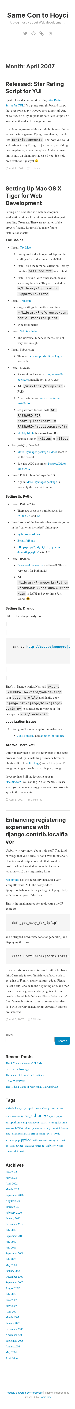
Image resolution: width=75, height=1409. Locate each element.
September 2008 (15, 1253)
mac (8, 1133)
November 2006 (14, 1335)
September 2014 (15, 1236)
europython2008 (30, 1122)
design (28, 1116)
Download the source (30, 565)
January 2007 (13, 1323)
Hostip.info (12, 880)
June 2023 (11, 1172)
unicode (39, 1145)
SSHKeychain (28, 331)
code (8, 1116)
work (21, 1150)
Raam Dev (45, 1396)
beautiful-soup (42, 1108)
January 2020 (13, 1218)
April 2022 (12, 1183)
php (17, 1140)
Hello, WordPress (15, 1081)
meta (34, 1133)
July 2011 (11, 1247)
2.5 (38, 516)
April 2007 (12, 1311)
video (60, 1145)
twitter (19, 1145)
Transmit (25, 301)
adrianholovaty (14, 1108)
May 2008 (11, 1265)
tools (12, 1145)
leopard (65, 1128)
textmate (61, 1140)
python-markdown (28, 534)
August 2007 (13, 1288)
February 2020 (14, 1212)
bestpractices (57, 1108)
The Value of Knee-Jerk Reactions (25, 1075)
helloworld (10, 1128)
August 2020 (13, 1201)
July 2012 (11, 1241)
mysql (49, 1133)
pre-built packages (50, 356)
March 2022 (12, 1189)
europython (13, 1122)
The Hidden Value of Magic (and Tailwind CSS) (32, 1086)
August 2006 (13, 1346)
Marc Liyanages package (41, 482)
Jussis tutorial (26, 736)
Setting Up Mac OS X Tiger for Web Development (33, 195)
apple (31, 1108)
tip (7, 1145)
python (26, 1139)
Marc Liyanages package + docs (37, 452)
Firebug (34, 763)
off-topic (10, 1140)
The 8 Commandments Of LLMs (24, 1063)
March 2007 (12, 1317)
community (17, 1116)
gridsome (61, 1122)
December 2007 (14, 1276)
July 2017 (11, 1230)
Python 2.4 (24, 516)
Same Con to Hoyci (37, 15)
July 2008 (11, 1259)
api (24, 1108)
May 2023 (11, 1177)
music (42, 1133)
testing (51, 1140)
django (41, 1115)
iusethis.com (13, 782)
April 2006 (12, 1358)
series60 (43, 1140)
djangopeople (55, 1116)
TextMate (26, 247)
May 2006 (11, 1352)
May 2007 (11, 1305)
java (46, 1128)
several (34, 356)
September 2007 (15, 1282)
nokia (57, 1133)
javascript (54, 1128)
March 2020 (12, 1207)
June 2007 (11, 1300)
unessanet (29, 1145)
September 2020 (15, 1195)
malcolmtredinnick (21, 1133)
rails (35, 1140)
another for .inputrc (52, 736)
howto (19, 1128)
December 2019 (14, 1224)
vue (16, 1150)
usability (51, 1145)
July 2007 (11, 1294)
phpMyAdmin (26, 433)
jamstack (37, 1128)
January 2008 (13, 1271)
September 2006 (15, 1340)
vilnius (9, 1150)
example (44, 1123)
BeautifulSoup (26, 540)
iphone (27, 1128)
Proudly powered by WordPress (24, 1392)
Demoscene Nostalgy (17, 1069)
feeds (51, 1122)
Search (9, 1034)
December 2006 (14, 1329)
